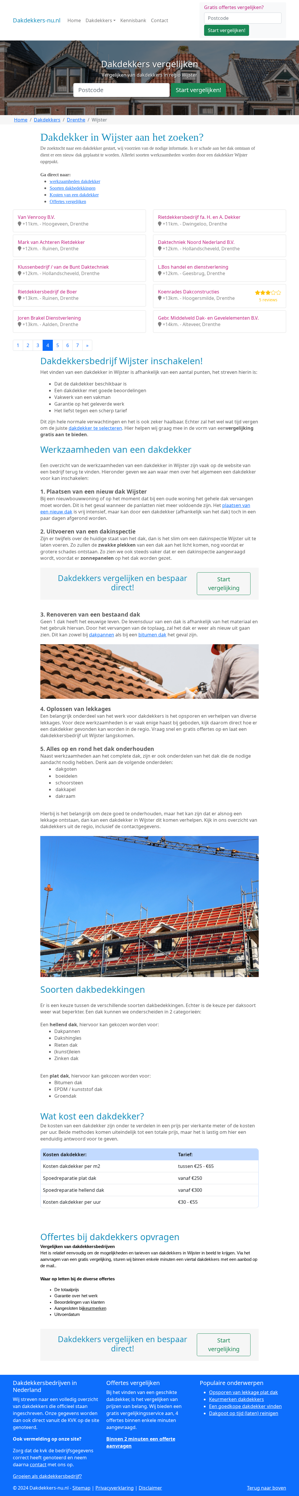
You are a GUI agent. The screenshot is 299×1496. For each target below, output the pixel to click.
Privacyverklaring (114, 1488)
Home (74, 20)
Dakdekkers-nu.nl (36, 20)
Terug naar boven (266, 1488)
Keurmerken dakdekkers (236, 1399)
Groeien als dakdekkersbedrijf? (47, 1476)
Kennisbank (133, 20)
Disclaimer (150, 1488)
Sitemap (81, 1488)
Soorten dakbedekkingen (72, 188)
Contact (159, 20)
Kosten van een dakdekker (74, 194)
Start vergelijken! (226, 30)
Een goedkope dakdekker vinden (245, 1406)
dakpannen (101, 634)
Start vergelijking (223, 583)
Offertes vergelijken (68, 201)
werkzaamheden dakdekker (75, 181)
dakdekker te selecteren (95, 428)
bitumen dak (152, 634)
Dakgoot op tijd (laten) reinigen (243, 1413)
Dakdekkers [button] (99, 20)
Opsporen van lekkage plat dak (243, 1392)
